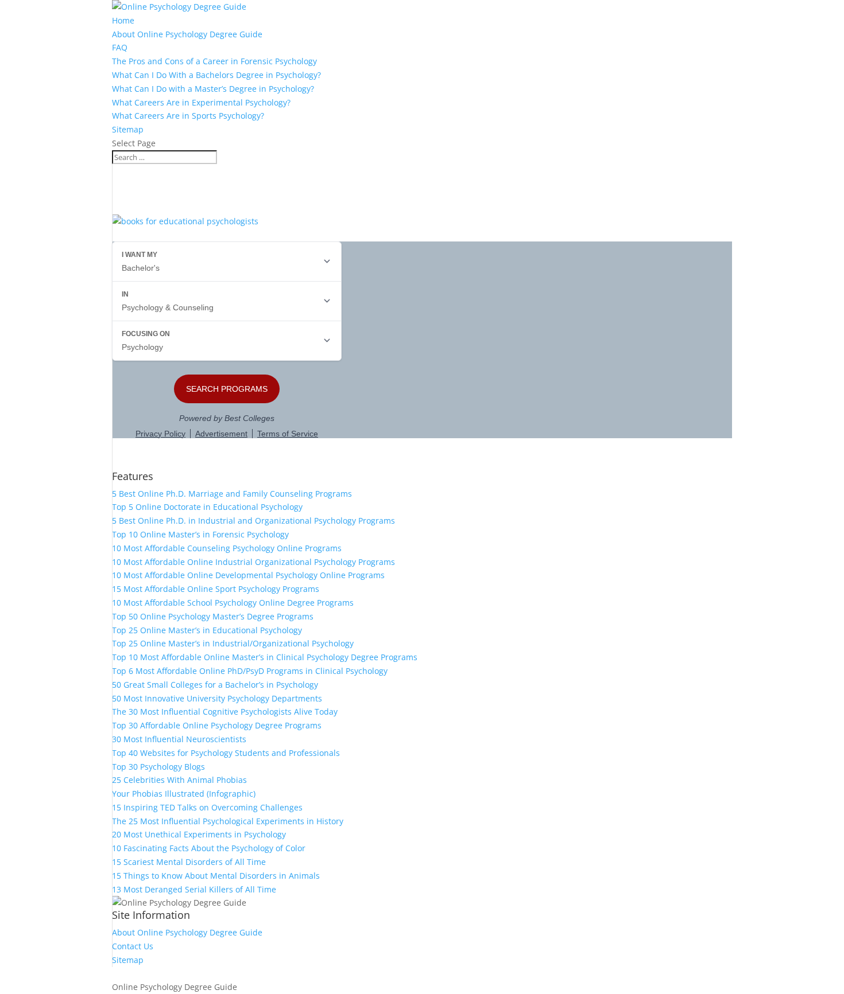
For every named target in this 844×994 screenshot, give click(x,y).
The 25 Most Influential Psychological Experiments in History (227, 821)
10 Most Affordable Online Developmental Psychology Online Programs (248, 575)
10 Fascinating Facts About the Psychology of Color (208, 848)
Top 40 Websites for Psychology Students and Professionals (226, 752)
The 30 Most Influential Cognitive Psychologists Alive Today (225, 711)
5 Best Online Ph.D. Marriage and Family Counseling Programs (232, 493)
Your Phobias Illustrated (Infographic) (183, 793)
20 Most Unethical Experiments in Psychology (199, 834)
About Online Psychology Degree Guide (187, 34)
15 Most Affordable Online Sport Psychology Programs (215, 588)
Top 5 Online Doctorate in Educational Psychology (207, 506)
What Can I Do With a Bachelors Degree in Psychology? (216, 74)
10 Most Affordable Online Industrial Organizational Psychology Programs (253, 561)
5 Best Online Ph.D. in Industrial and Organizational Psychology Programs (253, 520)
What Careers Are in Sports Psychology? (188, 115)
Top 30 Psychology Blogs (158, 766)
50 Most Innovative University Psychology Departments (217, 698)
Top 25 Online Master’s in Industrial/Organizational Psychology (233, 643)
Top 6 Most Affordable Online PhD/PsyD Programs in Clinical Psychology (250, 670)
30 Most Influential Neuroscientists (179, 739)
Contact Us (132, 946)
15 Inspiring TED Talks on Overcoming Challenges (207, 807)
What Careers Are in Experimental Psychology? (201, 102)
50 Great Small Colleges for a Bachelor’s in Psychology (215, 684)
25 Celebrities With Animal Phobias (179, 779)
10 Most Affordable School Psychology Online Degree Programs (233, 602)
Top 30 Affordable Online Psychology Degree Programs (217, 725)
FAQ (119, 47)
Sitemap (128, 129)
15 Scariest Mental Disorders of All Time (189, 861)
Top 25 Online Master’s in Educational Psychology (207, 630)
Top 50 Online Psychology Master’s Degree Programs (212, 616)
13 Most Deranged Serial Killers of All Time (194, 889)
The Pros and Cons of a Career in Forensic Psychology (214, 61)
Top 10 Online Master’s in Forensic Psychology (200, 534)
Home (123, 20)
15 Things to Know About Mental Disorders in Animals (216, 875)
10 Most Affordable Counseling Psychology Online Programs (227, 548)
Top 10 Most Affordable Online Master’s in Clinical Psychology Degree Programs (264, 657)
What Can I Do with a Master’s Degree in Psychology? (213, 88)
